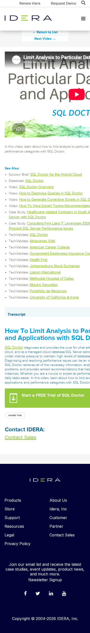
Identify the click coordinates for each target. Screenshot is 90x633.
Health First (38, 260)
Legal (9, 535)
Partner (56, 526)
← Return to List (45, 32)
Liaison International (45, 272)
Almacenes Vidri (42, 241)
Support (12, 517)
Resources (14, 526)
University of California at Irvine (54, 297)
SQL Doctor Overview (36, 187)
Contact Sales (20, 437)
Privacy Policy (17, 543)
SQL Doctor (34, 181)
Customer (58, 517)
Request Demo (63, 3)
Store (10, 508)
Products (13, 500)
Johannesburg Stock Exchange (55, 266)
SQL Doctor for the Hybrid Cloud (56, 174)
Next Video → (45, 39)
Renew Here (29, 3)
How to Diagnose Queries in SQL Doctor (51, 193)
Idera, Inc (58, 508)
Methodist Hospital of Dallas (52, 278)
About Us (58, 500)
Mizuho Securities (44, 285)
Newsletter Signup (45, 579)
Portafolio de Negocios (48, 291)
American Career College (50, 247)
